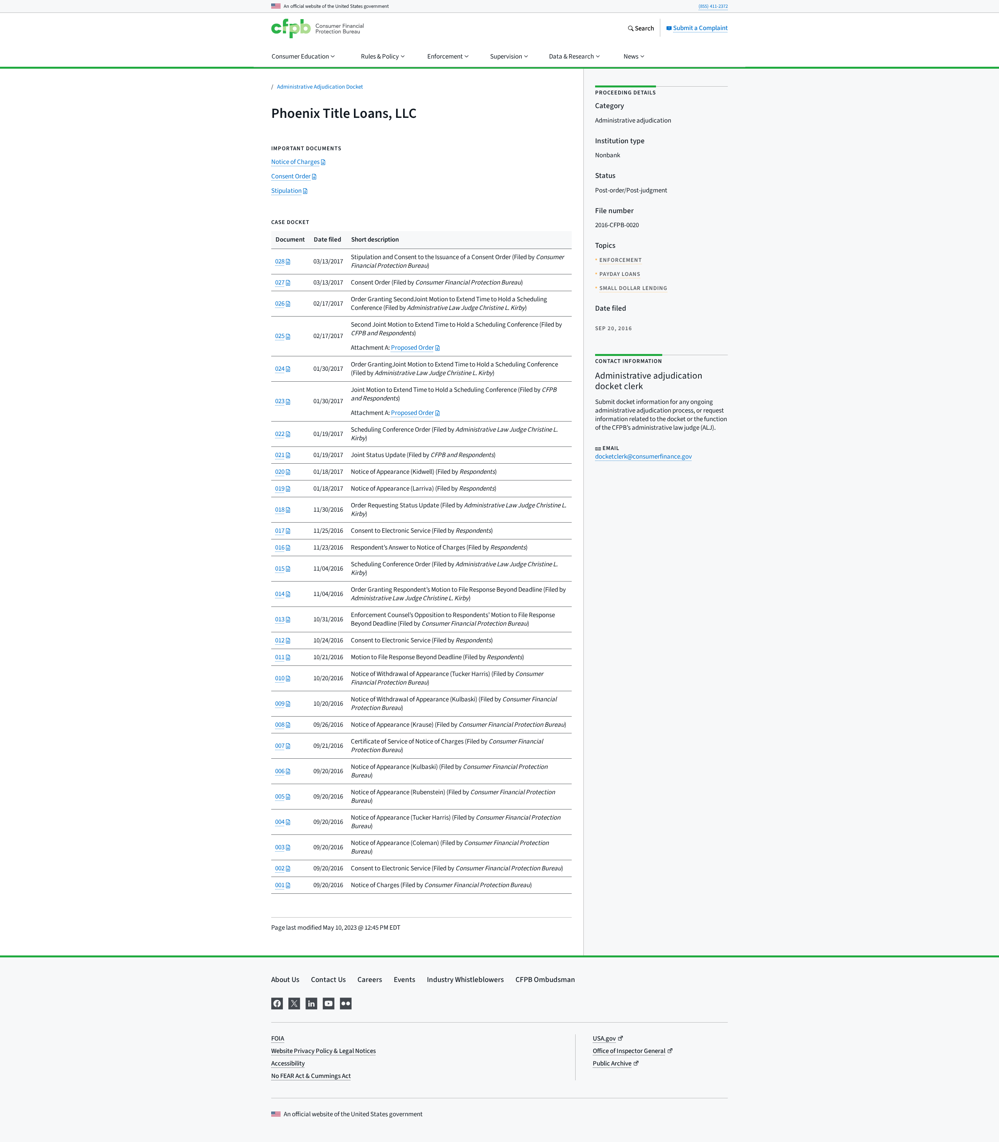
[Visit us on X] (294, 1002)
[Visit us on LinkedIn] (311, 1002)
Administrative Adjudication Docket (320, 86)
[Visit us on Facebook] (277, 1002)
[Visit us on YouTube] (328, 1002)
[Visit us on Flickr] (346, 1002)
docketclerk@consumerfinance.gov (643, 456)
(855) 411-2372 (713, 6)
